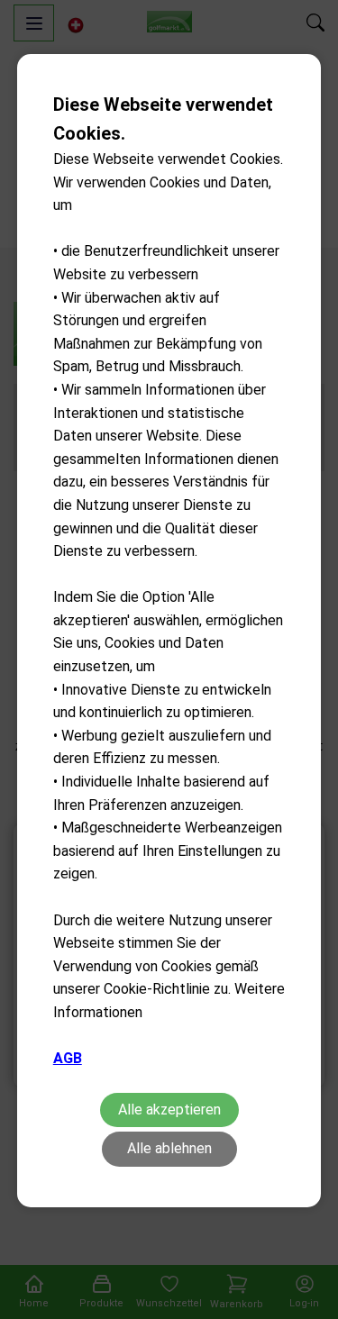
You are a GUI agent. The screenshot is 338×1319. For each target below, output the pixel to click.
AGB (67, 1058)
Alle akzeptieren (169, 1109)
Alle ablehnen (169, 1148)
